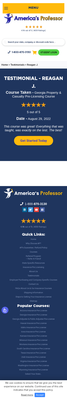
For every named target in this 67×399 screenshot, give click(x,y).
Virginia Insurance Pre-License (33, 361)
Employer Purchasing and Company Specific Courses (33, 280)
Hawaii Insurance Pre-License (33, 323)
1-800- (21, 52)
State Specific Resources (33, 263)
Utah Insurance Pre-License (33, 357)
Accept (40, 394)
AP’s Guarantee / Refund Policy (33, 247)
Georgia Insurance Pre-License (33, 315)
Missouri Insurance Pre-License (33, 340)
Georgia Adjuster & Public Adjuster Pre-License (33, 319)
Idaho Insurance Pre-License (33, 327)
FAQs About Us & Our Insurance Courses (33, 288)
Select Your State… (33, 374)
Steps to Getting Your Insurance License (33, 297)
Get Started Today (33, 141)
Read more (27, 394)
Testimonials (33, 275)
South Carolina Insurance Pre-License (33, 348)
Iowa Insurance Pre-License (33, 331)
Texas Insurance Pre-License (33, 353)
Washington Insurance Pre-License (33, 365)
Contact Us (33, 284)
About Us (33, 271)
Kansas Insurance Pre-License (33, 336)
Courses (33, 252)
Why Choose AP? (33, 243)
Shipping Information (33, 292)
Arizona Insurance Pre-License (33, 310)
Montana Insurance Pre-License (33, 344)
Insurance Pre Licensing (33, 267)
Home (33, 239)
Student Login (49, 52)
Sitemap (33, 301)
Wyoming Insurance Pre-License (33, 369)
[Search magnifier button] (5, 42)
